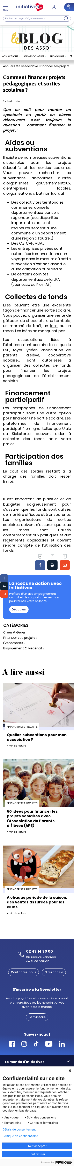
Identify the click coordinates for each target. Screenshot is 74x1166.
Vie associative (34, 56)
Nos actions (10, 56)
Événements (13, 643)
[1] (65, 565)
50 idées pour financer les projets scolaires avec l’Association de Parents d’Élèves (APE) (32, 818)
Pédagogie (57, 56)
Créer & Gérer (14, 632)
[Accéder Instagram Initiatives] (24, 1044)
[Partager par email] (4, 594)
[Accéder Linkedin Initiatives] (62, 1044)
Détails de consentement (19, 1129)
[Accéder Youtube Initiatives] (48, 1044)
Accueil (8, 66)
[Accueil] (29, 7)
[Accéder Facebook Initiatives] (12, 1044)
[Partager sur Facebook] (4, 578)
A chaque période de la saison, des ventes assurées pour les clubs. (37, 902)
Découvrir (19, 609)
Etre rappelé (54, 972)
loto (54, 325)
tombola (62, 320)
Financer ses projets (54, 66)
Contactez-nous (23, 972)
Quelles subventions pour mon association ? (37, 737)
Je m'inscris (37, 1017)
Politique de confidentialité (20, 1136)
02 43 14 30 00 (39, 951)
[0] (40, 565)
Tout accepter (37, 1146)
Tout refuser (37, 1154)
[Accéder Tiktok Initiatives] (36, 1044)
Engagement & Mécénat (22, 648)
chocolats (35, 320)
